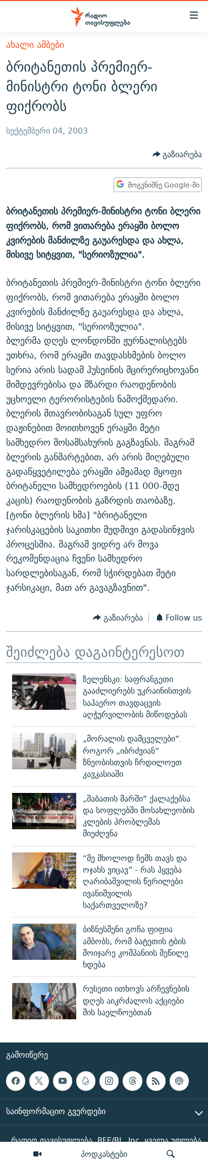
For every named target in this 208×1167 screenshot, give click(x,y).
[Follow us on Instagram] (109, 1080)
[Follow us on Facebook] (15, 1080)
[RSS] (156, 1080)
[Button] (177, 154)
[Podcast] (179, 1080)
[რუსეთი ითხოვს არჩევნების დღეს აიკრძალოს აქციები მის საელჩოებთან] (44, 1001)
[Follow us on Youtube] (62, 1080)
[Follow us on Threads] (132, 1080)
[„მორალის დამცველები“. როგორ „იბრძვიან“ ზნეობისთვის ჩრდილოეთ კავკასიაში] (44, 751)
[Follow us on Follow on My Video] (85, 1080)
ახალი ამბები (35, 44)
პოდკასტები (104, 1154)
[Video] (37, 1154)
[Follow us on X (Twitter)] (38, 1080)
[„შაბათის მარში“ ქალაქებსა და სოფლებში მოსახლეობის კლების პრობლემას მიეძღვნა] (44, 811)
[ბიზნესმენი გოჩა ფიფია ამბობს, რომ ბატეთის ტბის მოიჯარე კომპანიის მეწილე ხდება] (44, 942)
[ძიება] (170, 1154)
